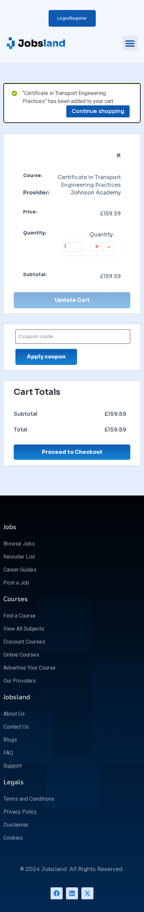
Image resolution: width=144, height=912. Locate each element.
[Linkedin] (72, 893)
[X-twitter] (87, 893)
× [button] (118, 155)
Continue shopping (98, 111)
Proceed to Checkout (72, 451)
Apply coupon (46, 356)
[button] (129, 43)
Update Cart (72, 299)
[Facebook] (57, 893)
